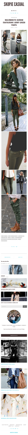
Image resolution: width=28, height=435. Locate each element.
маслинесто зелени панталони (9, 239)
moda (9, 237)
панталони (4, 240)
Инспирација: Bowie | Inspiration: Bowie (8, 418)
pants (13, 237)
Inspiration (14, 17)
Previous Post (8, 257)
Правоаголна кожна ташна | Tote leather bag (10, 390)
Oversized (3, 275)
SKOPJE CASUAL (14, 4)
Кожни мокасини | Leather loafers (8, 364)
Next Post (20, 257)
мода (19, 239)
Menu (14, 10)
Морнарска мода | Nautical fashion (8, 289)
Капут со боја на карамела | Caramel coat (9, 302)
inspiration (4, 237)
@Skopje (12, 424)
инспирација (18, 237)
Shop (24, 424)
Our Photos (5, 424)
